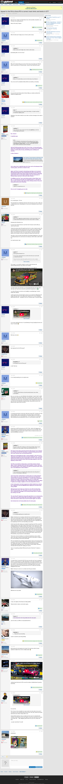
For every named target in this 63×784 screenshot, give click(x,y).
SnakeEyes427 (16, 695)
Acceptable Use (40, 779)
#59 (41, 731)
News (16, 2)
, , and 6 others (34, 244)
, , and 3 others (32, 437)
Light (27, 777)
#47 (41, 388)
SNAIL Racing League (49, 26)
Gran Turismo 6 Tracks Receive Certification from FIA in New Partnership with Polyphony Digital (33, 158)
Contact (17, 779)
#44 (41, 346)
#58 (41, 692)
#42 (41, 306)
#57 (41, 660)
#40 (41, 214)
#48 (41, 411)
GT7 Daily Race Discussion (51, 28)
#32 (41, 32)
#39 (41, 198)
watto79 (14, 252)
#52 (41, 558)
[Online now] (5, 699)
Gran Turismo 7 (48, 20)
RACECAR (15, 632)
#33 (41, 45)
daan (14, 110)
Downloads (27, 2)
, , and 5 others (34, 102)
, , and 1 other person (32, 504)
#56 (41, 646)
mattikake (3, 13)
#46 (41, 375)
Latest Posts (48, 15)
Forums (20, 2)
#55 (41, 629)
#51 (41, 510)
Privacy (46, 779)
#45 (41, 359)
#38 (41, 125)
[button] (23, 2)
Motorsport (48, 34)
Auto (37, 777)
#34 (41, 61)
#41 (41, 249)
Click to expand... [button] (27, 261)
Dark (32, 777)
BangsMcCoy (15, 361)
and (38, 27)
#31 (41, 17)
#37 (41, 107)
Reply (41, 29)
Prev (3, 15)
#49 (41, 426)
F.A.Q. (26, 779)
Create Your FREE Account (31, 8)
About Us (22, 779)
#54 (41, 613)
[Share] (40, 18)
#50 (41, 442)
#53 (41, 599)
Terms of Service (32, 779)
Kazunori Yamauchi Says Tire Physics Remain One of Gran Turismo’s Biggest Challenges (54, 37)
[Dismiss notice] (61, 7)
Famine (14, 616)
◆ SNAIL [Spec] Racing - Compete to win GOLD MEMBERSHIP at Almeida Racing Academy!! (53, 23)
